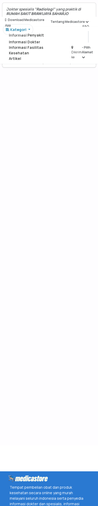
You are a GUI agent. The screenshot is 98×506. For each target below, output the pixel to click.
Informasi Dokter (24, 41)
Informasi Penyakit (26, 35)
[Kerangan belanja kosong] (16, 9)
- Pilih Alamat (87, 49)
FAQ (86, 26)
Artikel (15, 58)
